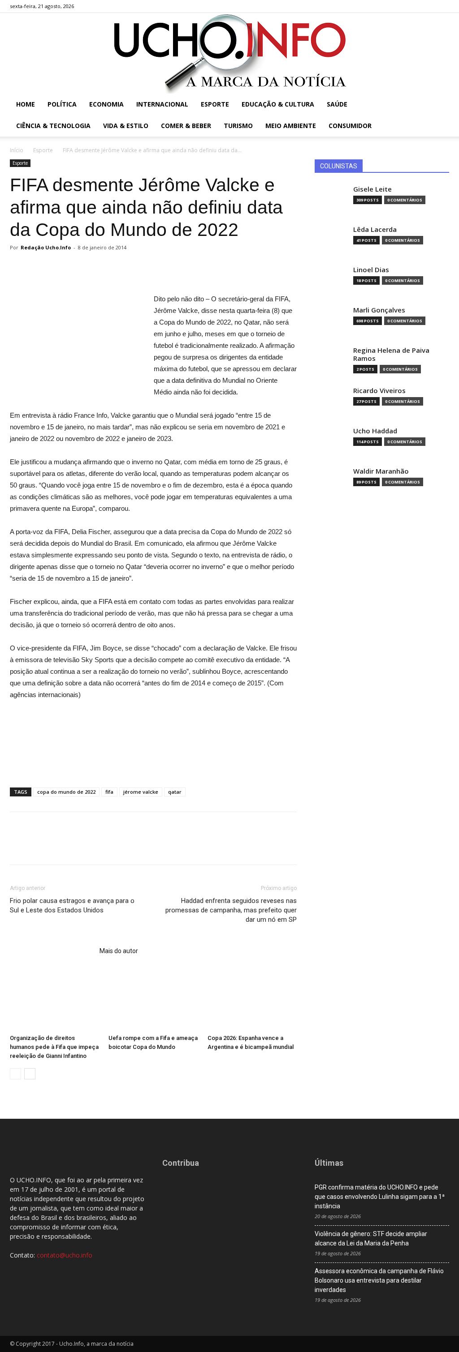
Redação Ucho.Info (46, 247)
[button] (438, 105)
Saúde (337, 104)
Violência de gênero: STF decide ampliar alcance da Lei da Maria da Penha (371, 1238)
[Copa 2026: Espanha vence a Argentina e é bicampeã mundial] (252, 1000)
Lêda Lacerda (375, 229)
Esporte (215, 104)
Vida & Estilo (125, 125)
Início (16, 150)
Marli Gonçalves (379, 310)
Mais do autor (119, 950)
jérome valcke (140, 791)
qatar (175, 791)
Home (25, 104)
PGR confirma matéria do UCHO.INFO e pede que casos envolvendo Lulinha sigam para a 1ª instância (380, 1197)
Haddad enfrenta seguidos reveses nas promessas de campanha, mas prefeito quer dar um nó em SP (231, 910)
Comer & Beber (186, 125)
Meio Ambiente (290, 125)
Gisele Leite (372, 189)
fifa (109, 791)
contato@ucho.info (64, 1255)
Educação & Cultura (278, 104)
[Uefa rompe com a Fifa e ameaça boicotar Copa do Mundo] (153, 1000)
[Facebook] (398, 6)
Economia (106, 104)
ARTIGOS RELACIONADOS (52, 950)
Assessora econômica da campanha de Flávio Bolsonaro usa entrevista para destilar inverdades (379, 1280)
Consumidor (350, 125)
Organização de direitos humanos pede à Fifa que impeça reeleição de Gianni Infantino (54, 1047)
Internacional (162, 104)
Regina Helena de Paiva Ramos (391, 354)
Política (62, 104)
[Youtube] (442, 6)
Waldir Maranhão (381, 471)
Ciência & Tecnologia (53, 125)
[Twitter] (427, 6)
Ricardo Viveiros (379, 390)
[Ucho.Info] (229, 53)
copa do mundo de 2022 (66, 791)
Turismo (238, 125)
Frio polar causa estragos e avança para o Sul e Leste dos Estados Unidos (72, 905)
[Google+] (413, 6)
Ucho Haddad (375, 431)
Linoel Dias (371, 269)
